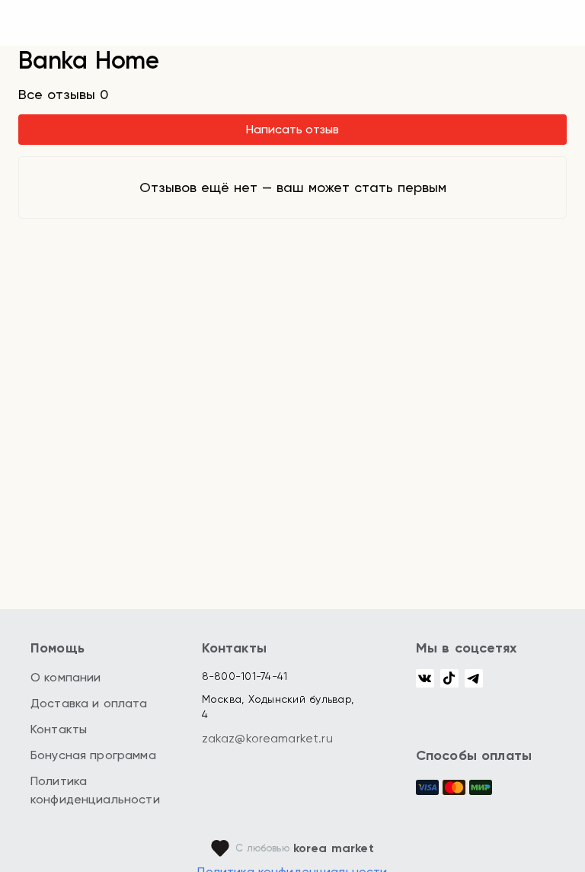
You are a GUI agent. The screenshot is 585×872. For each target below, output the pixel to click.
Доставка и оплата (89, 703)
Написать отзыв (292, 129)
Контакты (58, 729)
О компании (65, 677)
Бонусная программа (93, 755)
